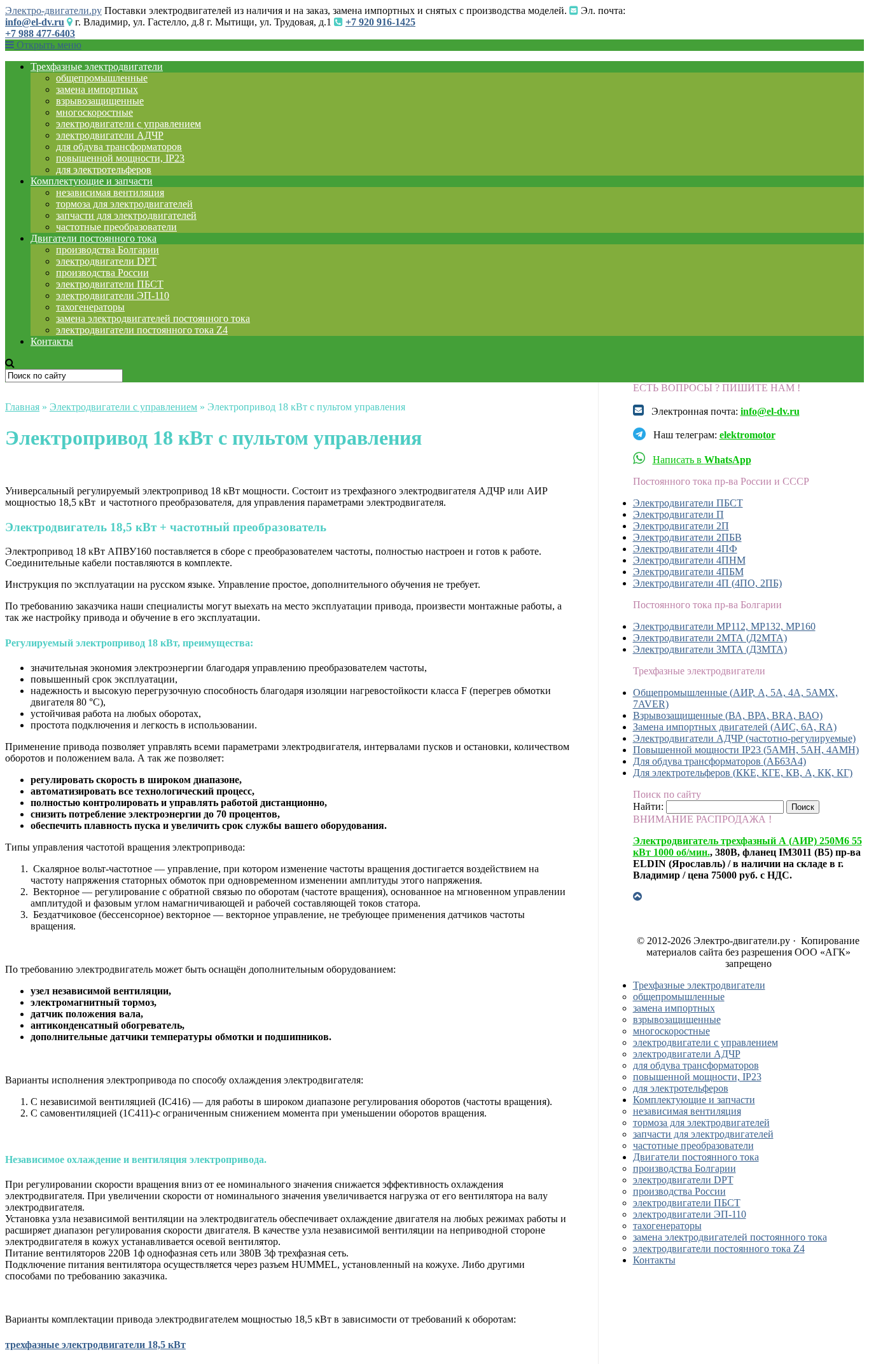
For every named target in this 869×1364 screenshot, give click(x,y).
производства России (102, 272)
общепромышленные (102, 78)
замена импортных (97, 89)
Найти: (648, 806)
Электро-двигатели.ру (53, 10)
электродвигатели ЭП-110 (112, 295)
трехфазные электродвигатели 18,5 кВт (95, 1344)
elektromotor (747, 434)
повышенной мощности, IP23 (120, 158)
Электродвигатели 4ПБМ (688, 571)
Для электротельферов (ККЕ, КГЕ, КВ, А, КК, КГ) (742, 772)
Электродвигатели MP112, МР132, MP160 (724, 626)
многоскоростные (94, 112)
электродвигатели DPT (106, 261)
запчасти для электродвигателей (126, 215)
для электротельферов (103, 169)
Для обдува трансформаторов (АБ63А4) (719, 761)
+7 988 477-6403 (40, 33)
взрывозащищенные (100, 100)
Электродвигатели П (678, 514)
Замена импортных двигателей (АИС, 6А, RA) (735, 726)
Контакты (52, 341)
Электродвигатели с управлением (123, 406)
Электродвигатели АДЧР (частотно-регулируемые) (744, 738)
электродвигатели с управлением (128, 123)
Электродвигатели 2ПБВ (687, 537)
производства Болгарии (107, 249)
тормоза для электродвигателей (124, 203)
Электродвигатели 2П (681, 525)
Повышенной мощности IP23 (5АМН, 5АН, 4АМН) (746, 749)
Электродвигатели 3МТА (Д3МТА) (710, 649)
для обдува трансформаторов (119, 146)
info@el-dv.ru (34, 22)
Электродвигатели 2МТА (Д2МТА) (710, 637)
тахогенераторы (90, 307)
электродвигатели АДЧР (109, 135)
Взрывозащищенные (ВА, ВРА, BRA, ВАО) (728, 715)
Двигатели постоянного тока (93, 238)
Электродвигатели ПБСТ (688, 503)
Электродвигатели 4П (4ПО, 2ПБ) (707, 583)
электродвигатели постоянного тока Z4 (142, 329)
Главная (22, 406)
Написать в (702, 459)
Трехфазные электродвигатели (97, 66)
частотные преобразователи (116, 226)
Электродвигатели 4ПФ (685, 548)
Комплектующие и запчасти (92, 181)
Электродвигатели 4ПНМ (689, 560)
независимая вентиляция (110, 192)
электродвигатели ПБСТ (109, 284)
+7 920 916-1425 (380, 22)
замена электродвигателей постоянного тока (153, 318)
